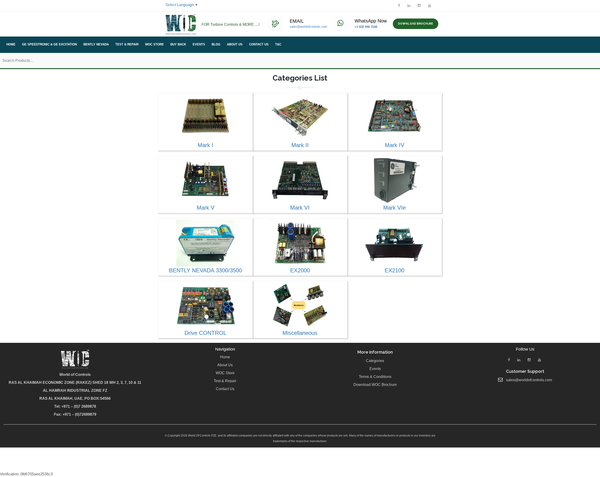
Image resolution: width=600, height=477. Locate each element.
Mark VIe (394, 207)
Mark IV (394, 145)
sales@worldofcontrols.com (308, 26)
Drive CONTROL (205, 333)
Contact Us (259, 44)
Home (10, 44)
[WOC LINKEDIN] (409, 5)
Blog (216, 44)
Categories (375, 361)
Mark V (205, 207)
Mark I (205, 145)
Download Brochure (415, 23)
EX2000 (300, 270)
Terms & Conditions (375, 377)
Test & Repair (127, 44)
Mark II (300, 145)
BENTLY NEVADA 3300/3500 (205, 270)
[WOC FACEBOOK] (399, 5)
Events (199, 44)
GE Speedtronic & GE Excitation (49, 44)
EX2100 (394, 270)
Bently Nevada (96, 44)
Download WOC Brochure (375, 385)
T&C (278, 44)
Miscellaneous (299, 333)
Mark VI (300, 207)
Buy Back (178, 44)
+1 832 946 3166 (366, 27)
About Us (235, 44)
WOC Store (154, 44)
